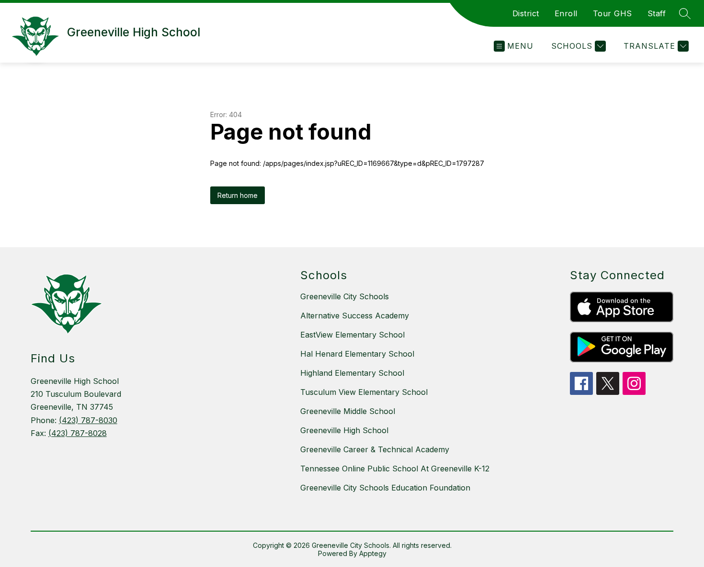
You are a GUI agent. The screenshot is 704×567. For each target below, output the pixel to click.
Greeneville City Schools (344, 296)
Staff (656, 13)
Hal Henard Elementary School (357, 354)
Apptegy (372, 553)
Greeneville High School (344, 430)
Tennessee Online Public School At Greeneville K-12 (394, 468)
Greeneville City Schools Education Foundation (385, 487)
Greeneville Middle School (347, 411)
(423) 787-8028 (77, 433)
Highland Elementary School (352, 373)
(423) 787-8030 (88, 420)
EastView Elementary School (352, 334)
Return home (237, 195)
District (525, 13)
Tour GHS (612, 13)
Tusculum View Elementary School (364, 392)
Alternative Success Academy (354, 315)
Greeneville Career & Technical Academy (374, 449)
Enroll (566, 13)
